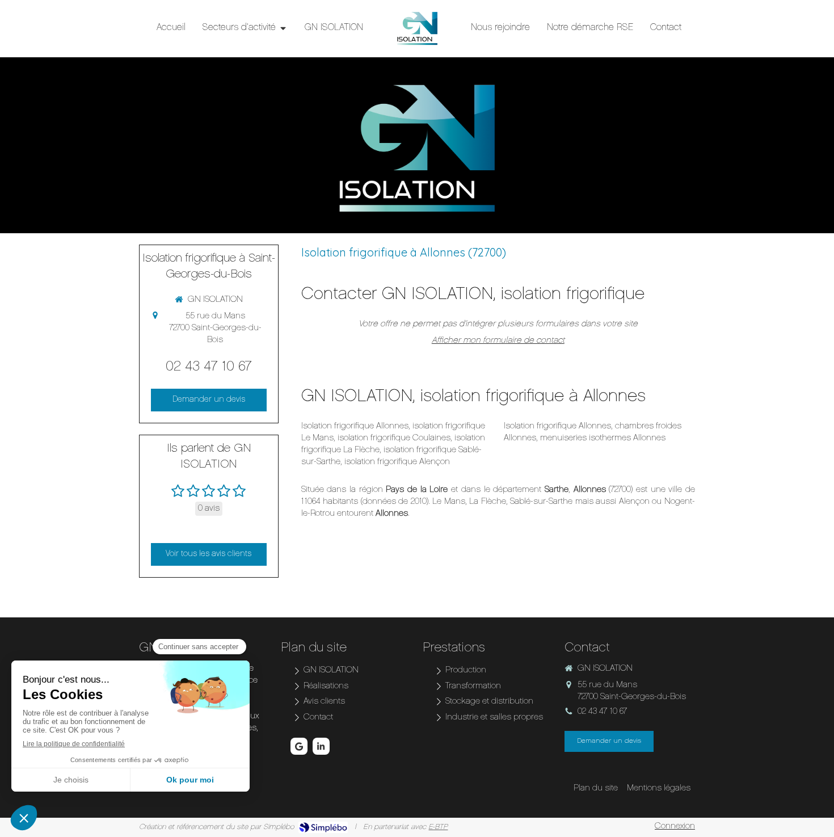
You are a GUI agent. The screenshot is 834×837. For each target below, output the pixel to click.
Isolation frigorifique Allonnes (354, 426)
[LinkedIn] (321, 746)
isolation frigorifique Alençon (397, 462)
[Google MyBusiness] (299, 746)
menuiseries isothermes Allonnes (602, 438)
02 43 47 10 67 (209, 367)
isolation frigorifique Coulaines (394, 438)
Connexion (675, 826)
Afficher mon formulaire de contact (498, 341)
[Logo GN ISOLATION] (417, 28)
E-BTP (438, 827)
